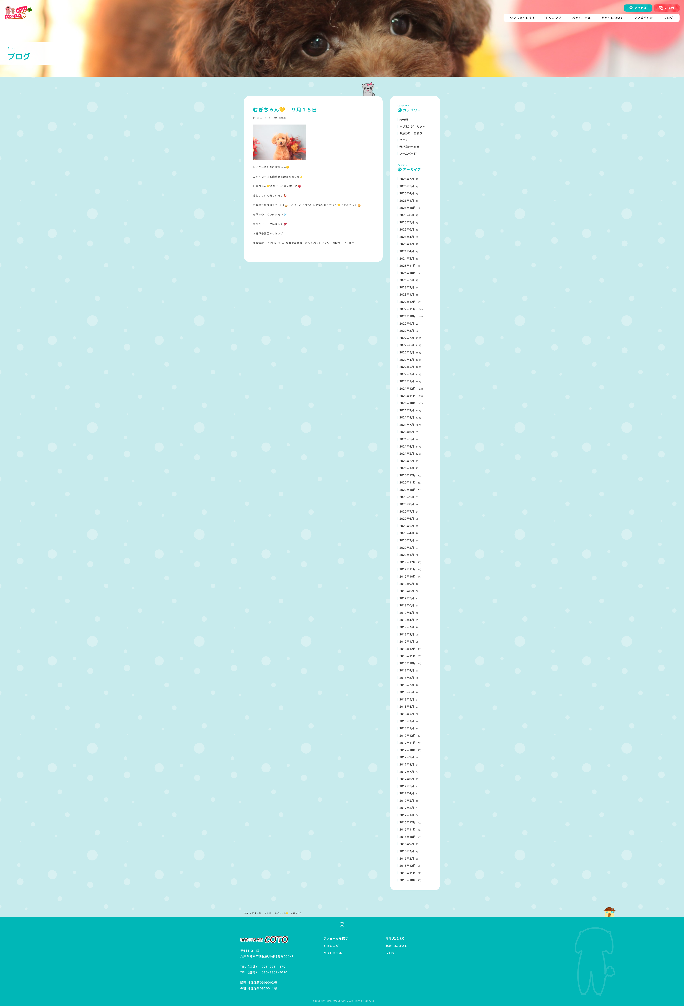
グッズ (403, 140)
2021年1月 (406, 468)
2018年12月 (407, 649)
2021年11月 (407, 396)
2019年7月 (406, 598)
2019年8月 (406, 591)
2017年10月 (407, 750)
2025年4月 (406, 237)
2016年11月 (407, 829)
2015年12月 (407, 866)
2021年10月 (407, 403)
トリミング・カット (412, 126)
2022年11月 (407, 309)
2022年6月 (406, 345)
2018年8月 (406, 678)
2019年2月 (406, 634)
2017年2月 (406, 808)
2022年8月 (406, 331)
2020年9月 (406, 497)
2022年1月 (406, 381)
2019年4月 (406, 620)
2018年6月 (406, 692)
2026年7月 (406, 179)
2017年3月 (406, 801)
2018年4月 (406, 706)
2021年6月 (406, 432)
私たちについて (397, 946)
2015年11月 (407, 873)
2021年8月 (406, 417)
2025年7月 (406, 222)
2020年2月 (406, 548)
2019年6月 (406, 605)
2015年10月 (407, 880)
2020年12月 (407, 475)
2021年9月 (406, 410)
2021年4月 (406, 446)
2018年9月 (406, 670)
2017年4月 (406, 793)
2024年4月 (406, 251)
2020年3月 (406, 540)
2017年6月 (406, 779)
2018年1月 (406, 728)
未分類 (282, 117)
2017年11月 (407, 743)
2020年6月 (406, 519)
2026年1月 (406, 201)
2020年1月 (406, 555)
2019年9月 (406, 584)
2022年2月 (406, 374)
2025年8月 (406, 215)
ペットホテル (332, 953)
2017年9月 (406, 757)
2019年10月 (407, 576)
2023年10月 (407, 273)
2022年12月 (407, 302)
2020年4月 (406, 533)
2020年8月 (406, 504)
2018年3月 (406, 714)
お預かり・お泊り (410, 133)
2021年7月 (406, 425)
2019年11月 (407, 569)
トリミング (331, 946)
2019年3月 (406, 627)
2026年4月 (406, 193)
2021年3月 (406, 454)
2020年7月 (406, 511)
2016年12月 (407, 822)
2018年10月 (407, 663)
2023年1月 (406, 294)
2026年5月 (406, 186)
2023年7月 (406, 280)
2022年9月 (406, 323)
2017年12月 (407, 736)
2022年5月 (406, 352)
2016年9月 (406, 844)
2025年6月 (406, 229)
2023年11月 (407, 266)
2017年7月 (406, 772)
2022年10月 (407, 316)
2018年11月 (407, 656)
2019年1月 (406, 641)
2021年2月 (406, 461)
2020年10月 (407, 490)
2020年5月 (406, 526)
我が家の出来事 (409, 147)
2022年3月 (406, 367)
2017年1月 (406, 815)
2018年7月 (406, 685)
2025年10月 (407, 208)
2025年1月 (406, 244)
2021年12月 (407, 388)
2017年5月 (406, 786)
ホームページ (407, 154)
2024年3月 (406, 258)
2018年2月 (406, 721)
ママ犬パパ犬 (395, 938)
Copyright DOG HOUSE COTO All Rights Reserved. (344, 1000)
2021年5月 (406, 439)
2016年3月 (406, 851)
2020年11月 (407, 482)
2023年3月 (406, 287)
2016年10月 (407, 837)
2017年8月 (406, 764)
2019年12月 (407, 562)
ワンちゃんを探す (335, 938)
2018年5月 (406, 699)
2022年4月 (406, 360)
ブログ (390, 953)
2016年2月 (406, 858)
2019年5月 (406, 613)
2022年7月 (406, 338)
